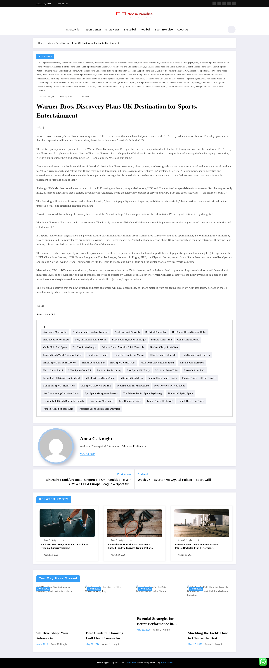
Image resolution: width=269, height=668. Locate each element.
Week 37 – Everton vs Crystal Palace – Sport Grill (174, 479)
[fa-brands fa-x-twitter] (219, 3)
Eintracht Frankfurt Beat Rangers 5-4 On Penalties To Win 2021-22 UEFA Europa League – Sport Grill (88, 482)
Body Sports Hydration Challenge (129, 339)
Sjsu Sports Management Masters (151, 82)
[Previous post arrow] (37, 479)
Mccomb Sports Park (213, 75)
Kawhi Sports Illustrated (84, 75)
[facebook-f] (214, 3)
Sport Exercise (164, 29)
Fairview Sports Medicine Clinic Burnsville (165, 67)
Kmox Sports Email (105, 75)
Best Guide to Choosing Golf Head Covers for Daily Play (52, 636)
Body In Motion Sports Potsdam (208, 63)
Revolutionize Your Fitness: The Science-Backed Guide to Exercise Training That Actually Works (129, 546)
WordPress (131, 662)
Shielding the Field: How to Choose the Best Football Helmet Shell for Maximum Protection (155, 636)
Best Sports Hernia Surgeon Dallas (153, 63)
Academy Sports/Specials (105, 63)
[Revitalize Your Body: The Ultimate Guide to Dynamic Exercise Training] (67, 523)
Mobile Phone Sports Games (131, 79)
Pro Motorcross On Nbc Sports (88, 82)
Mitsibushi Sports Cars (108, 79)
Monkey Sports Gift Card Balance (160, 79)
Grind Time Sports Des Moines (92, 71)
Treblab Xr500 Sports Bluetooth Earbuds (54, 87)
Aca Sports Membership (49, 63)
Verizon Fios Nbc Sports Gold (181, 87)
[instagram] (229, 3)
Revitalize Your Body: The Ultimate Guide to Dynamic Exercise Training (64, 546)
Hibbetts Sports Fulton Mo (119, 71)
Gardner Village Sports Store (198, 67)
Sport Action (73, 29)
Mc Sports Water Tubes (192, 75)
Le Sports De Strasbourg (148, 75)
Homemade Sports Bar (199, 71)
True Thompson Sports (107, 87)
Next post (143, 474)
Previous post (124, 474)
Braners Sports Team (71, 67)
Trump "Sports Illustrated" (130, 87)
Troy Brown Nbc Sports (84, 87)
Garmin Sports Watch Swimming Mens (62, 355)
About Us (182, 29)
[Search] (221, 30)
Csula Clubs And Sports (112, 67)
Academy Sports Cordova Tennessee (77, 63)
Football (146, 29)
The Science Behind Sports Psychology (184, 82)
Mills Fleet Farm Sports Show (83, 79)
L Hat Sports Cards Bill (125, 75)
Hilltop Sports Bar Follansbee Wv (173, 71)
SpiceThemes (166, 662)
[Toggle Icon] (35, 30)
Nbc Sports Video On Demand (96, 385)
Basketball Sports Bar (127, 63)
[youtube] (234, 3)
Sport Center (93, 29)
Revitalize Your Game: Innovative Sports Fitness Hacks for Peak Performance (196, 546)
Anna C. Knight (47, 96)
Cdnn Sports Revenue (91, 67)
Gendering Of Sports (68, 71)
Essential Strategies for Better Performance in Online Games (102, 621)
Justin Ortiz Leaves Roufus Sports (57, 75)
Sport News (112, 29)
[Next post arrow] (231, 479)
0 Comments (83, 96)
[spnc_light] (232, 29)
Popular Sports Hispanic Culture (59, 82)
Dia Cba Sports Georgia (134, 67)
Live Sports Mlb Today (170, 75)
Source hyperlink (46, 314)
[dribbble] (224, 3)
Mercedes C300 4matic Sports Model (52, 79)
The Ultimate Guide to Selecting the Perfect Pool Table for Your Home (206, 621)
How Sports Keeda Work (122, 362)
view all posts (87, 454)
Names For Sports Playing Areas (191, 79)
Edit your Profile (131, 446)
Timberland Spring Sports (214, 82)
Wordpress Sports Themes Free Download (99, 408)
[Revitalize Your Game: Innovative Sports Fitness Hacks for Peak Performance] (201, 523)
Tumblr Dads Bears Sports (154, 87)
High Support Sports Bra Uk (144, 71)
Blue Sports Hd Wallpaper (181, 63)
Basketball (130, 29)
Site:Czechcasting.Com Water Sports (119, 82)
